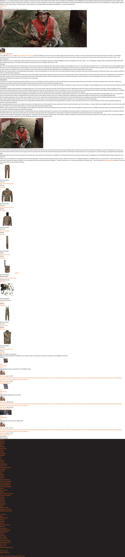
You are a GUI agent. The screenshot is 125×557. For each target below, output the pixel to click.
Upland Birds (3, 448)
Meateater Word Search (6, 511)
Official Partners (4, 551)
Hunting (2, 439)
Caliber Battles (3, 464)
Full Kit (1, 302)
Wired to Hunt (3, 6)
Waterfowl (2, 446)
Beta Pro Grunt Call (4, 254)
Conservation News (5, 479)
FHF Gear (2, 521)
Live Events (3, 514)
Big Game (2, 441)
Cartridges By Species (5, 467)
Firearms (2, 462)
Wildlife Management (5, 485)
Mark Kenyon (3, 53)
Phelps (2, 523)
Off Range (2, 469)
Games (2, 505)
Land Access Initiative (5, 486)
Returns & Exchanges (12, 556)
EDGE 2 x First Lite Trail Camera (8, 278)
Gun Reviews (3, 466)
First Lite (2, 519)
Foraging (2, 497)
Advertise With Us (4, 552)
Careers (2, 533)
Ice (1, 459)
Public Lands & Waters (6, 481)
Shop (1, 516)
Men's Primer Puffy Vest (6, 349)
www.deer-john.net (109, 160)
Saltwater (2, 455)
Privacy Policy (3, 538)
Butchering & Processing (6, 493)
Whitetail (2, 443)
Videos (2, 488)
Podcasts (2, 500)
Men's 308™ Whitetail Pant (6, 183)
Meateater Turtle (4, 507)
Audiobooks (3, 504)
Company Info (3, 528)
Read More (3, 383)
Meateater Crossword (5, 509)
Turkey (1, 445)
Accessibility (3, 537)
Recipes (2, 492)
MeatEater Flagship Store (6, 547)
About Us (2, 526)
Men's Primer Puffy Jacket (6, 207)
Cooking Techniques (5, 495)
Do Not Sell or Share (5, 540)
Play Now (8, 383)
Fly (1, 457)
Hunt (1, 7)
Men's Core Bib (4, 325)
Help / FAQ (3, 545)
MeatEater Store (4, 518)
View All (2, 450)
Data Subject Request (5, 542)
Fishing (2, 452)
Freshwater (3, 453)
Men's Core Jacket (4, 231)
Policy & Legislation (5, 483)
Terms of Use (3, 544)
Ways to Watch (4, 490)
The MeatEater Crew (5, 530)
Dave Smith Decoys (5, 525)
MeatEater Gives (4, 531)
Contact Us (2, 535)
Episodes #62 (10, 55)
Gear (1, 472)
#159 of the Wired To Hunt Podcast (25, 55)
